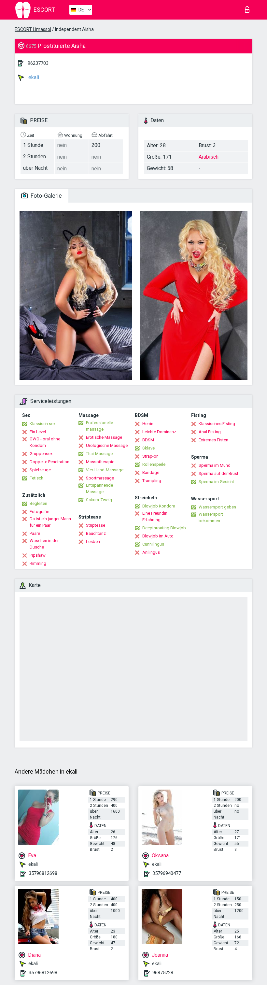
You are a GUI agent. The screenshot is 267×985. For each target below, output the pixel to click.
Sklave (148, 448)
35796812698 (43, 873)
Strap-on (150, 456)
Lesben (93, 541)
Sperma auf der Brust (218, 473)
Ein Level (38, 431)
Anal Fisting (210, 431)
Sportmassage (100, 478)
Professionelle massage (99, 426)
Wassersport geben (217, 507)
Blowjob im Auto (158, 536)
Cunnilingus (153, 544)
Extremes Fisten (213, 439)
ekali (33, 77)
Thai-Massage (99, 453)
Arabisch (208, 157)
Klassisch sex (42, 423)
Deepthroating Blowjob (164, 527)
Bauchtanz (96, 533)
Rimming (38, 563)
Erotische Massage (104, 437)
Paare (35, 533)
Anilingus (151, 552)
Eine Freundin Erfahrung (154, 516)
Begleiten (38, 503)
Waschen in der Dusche (44, 544)
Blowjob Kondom (158, 506)
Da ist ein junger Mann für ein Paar (50, 522)
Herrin (147, 423)
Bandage (150, 472)
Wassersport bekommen (211, 517)
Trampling (151, 480)
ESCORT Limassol (33, 29)
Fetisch (36, 478)
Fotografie (39, 511)
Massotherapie (100, 461)
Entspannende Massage (99, 488)
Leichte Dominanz (159, 431)
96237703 (38, 63)
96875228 (162, 973)
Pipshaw (38, 555)
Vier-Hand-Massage (104, 469)
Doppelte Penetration (49, 461)
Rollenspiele (153, 464)
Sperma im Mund (215, 465)
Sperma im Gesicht (216, 481)
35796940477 (166, 873)
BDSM (148, 439)
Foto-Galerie (45, 195)
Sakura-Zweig (99, 499)
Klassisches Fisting (217, 423)
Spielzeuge (40, 469)
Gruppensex (41, 453)
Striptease (95, 525)
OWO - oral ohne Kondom (45, 442)
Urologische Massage (107, 445)
